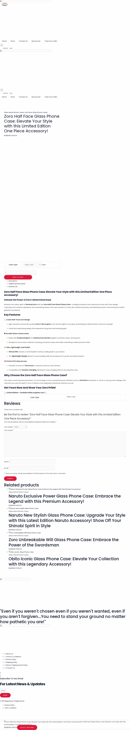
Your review (9, 430)
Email (6, 468)
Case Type (13, 265)
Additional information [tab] (17, 284)
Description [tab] (13, 281)
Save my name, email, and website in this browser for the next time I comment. (36, 473)
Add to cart (18, 277)
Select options (27, 727)
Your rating (8, 427)
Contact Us (23, 41)
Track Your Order (51, 41)
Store (13, 41)
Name (7, 462)
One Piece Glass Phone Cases (36, 112)
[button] (1, 45)
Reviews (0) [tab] (13, 286)
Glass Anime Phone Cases (14, 112)
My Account (36, 41)
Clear (44, 265)
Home (4, 41)
